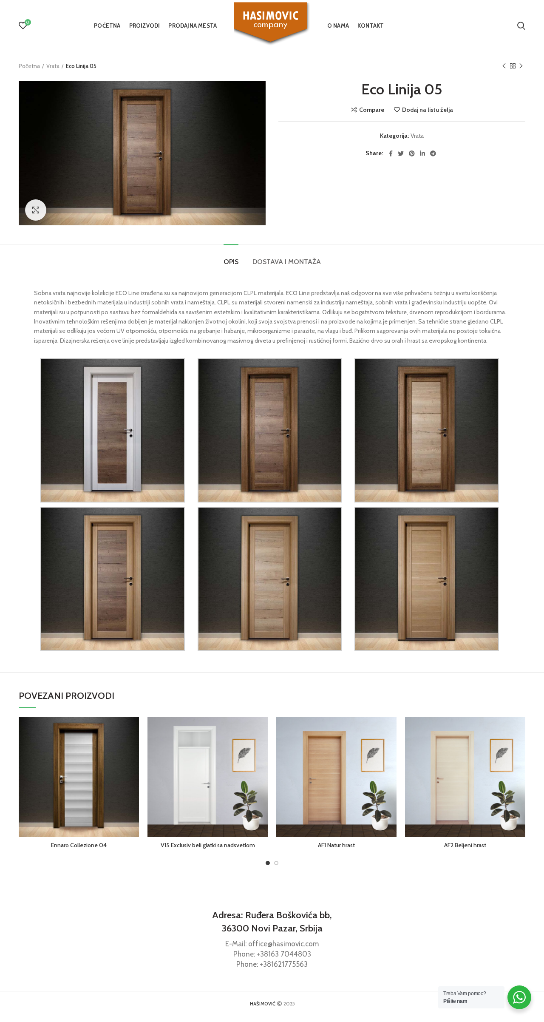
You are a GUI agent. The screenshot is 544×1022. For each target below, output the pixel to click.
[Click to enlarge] (35, 210)
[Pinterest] (411, 153)
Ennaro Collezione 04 (79, 845)
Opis (231, 262)
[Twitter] (400, 153)
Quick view (132, 749)
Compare (371, 110)
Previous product (504, 66)
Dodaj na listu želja (427, 110)
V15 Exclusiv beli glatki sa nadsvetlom (208, 845)
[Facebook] (390, 153)
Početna (29, 65)
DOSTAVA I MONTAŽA (286, 262)
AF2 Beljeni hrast (465, 845)
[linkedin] (422, 153)
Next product (521, 66)
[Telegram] (433, 153)
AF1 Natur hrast (336, 845)
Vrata (53, 65)
